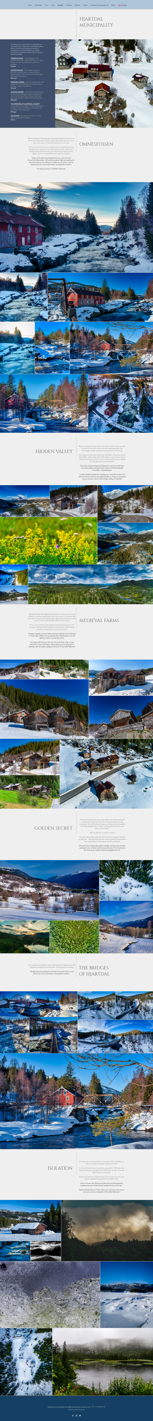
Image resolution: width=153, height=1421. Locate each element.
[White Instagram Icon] (76, 1416)
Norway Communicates (56, 1407)
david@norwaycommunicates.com (77, 1407)
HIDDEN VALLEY (17, 70)
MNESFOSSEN (96, 144)
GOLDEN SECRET (53, 828)
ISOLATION (60, 1168)
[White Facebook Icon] (73, 1416)
